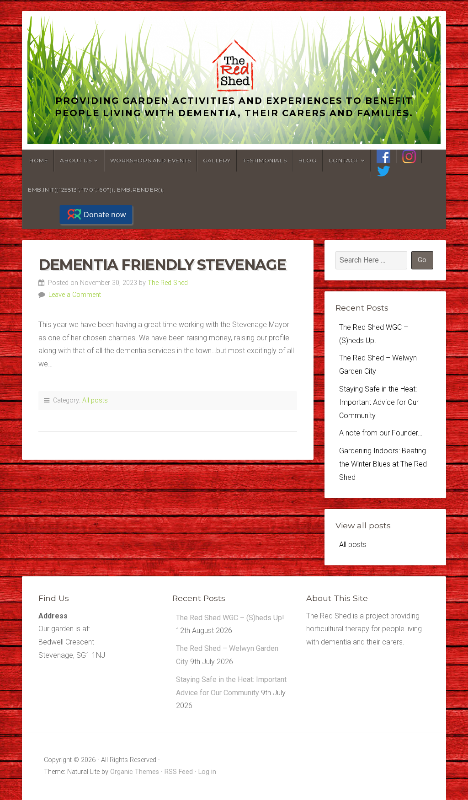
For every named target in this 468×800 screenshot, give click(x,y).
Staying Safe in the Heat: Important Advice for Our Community (379, 402)
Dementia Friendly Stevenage (162, 265)
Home (38, 160)
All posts (95, 400)
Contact (343, 160)
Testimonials (265, 160)
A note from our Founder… (380, 433)
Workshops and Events (150, 160)
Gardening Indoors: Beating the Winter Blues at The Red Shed (383, 464)
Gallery (217, 160)
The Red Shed (168, 283)
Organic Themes (134, 772)
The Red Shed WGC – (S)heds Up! (230, 617)
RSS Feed (179, 772)
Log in (207, 772)
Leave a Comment (74, 295)
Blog (307, 160)
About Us (75, 160)
